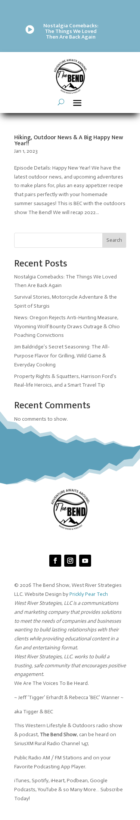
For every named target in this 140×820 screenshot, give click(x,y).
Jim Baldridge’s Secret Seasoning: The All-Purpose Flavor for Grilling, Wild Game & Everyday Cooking (62, 356)
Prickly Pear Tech (88, 594)
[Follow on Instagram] (70, 561)
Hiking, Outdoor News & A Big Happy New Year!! (68, 140)
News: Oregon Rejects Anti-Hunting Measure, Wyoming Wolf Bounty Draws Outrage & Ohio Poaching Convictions (67, 326)
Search (114, 240)
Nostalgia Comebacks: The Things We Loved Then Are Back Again (70, 31)
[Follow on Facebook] (55, 561)
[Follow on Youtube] (85, 561)
